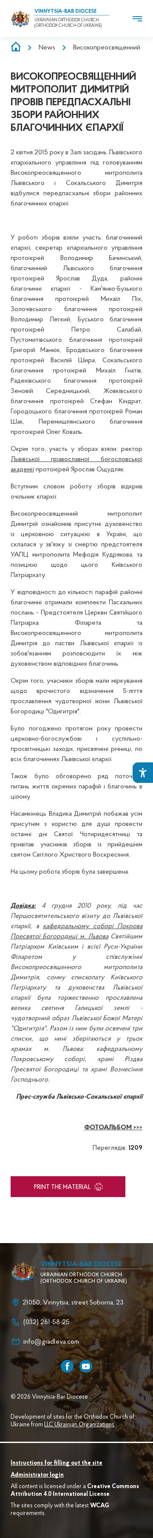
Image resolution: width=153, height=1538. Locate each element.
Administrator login (37, 1475)
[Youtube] (85, 1366)
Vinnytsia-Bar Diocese (65, 11)
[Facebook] (67, 1366)
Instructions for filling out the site (56, 1463)
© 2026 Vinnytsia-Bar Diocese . (51, 1397)
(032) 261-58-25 (46, 1322)
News (47, 47)
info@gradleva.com (51, 1342)
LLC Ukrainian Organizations (79, 1425)
